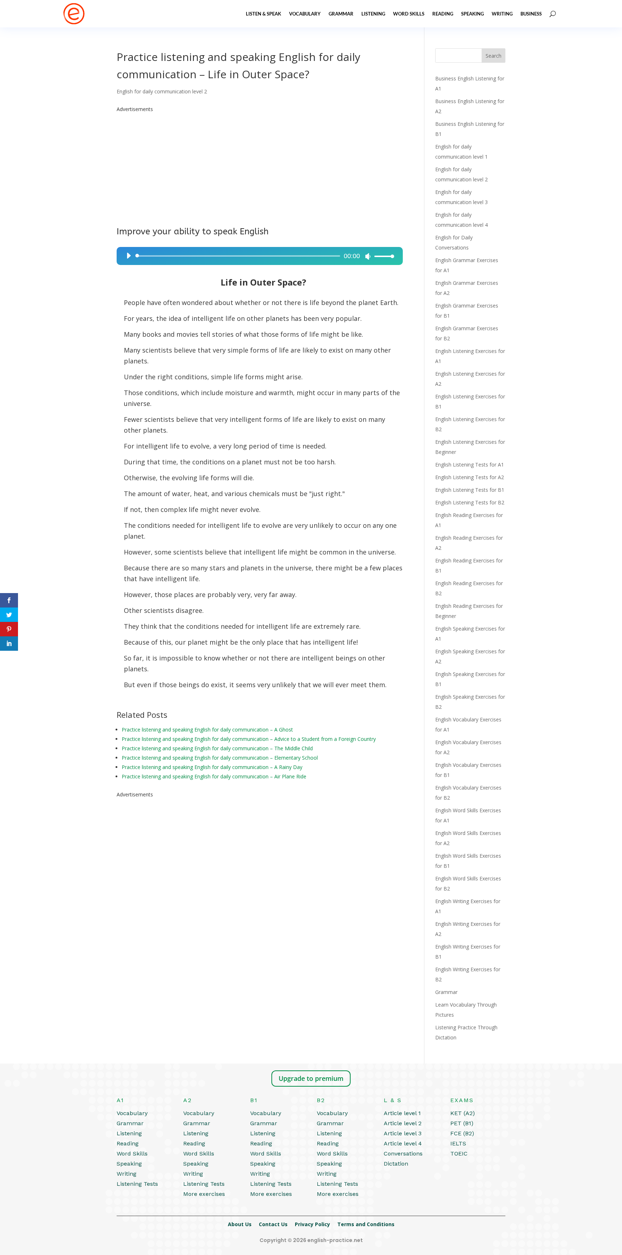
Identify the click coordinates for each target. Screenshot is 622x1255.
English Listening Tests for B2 (469, 502)
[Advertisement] (260, 164)
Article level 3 (403, 1133)
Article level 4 (403, 1143)
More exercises (204, 1193)
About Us (240, 1224)
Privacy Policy (312, 1224)
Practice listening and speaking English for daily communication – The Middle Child (217, 748)
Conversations (403, 1153)
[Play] (128, 255)
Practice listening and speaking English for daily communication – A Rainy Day (212, 767)
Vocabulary (305, 14)
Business (531, 14)
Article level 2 (403, 1123)
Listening (373, 14)
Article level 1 (402, 1113)
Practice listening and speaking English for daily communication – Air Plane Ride (214, 776)
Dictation (396, 1163)
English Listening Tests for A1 (469, 464)
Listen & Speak (263, 14)
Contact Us (273, 1224)
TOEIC (459, 1153)
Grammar (341, 14)
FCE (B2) (462, 1133)
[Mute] (368, 256)
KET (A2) (462, 1113)
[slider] (382, 256)
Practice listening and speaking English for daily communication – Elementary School (220, 757)
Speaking (472, 14)
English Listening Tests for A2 (469, 477)
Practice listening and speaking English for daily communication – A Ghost (207, 729)
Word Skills (408, 14)
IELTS (458, 1143)
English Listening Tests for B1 (469, 489)
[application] (257, 256)
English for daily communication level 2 (162, 91)
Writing (502, 14)
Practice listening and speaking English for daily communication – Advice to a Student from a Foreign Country (249, 738)
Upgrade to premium (311, 1078)
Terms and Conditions (366, 1224)
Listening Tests (137, 1183)
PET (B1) (461, 1123)
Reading (442, 14)
